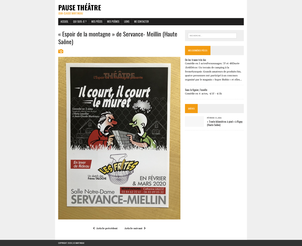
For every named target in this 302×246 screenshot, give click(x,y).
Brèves (191, 108)
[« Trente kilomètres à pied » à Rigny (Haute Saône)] (194, 124)
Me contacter (141, 21)
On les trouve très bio (195, 60)
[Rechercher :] (212, 35)
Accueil (64, 21)
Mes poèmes (113, 21)
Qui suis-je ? (80, 21)
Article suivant (133, 228)
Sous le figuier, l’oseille (196, 90)
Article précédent (106, 228)
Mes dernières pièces (197, 50)
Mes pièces (96, 21)
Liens (126, 21)
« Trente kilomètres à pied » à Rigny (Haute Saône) (224, 123)
